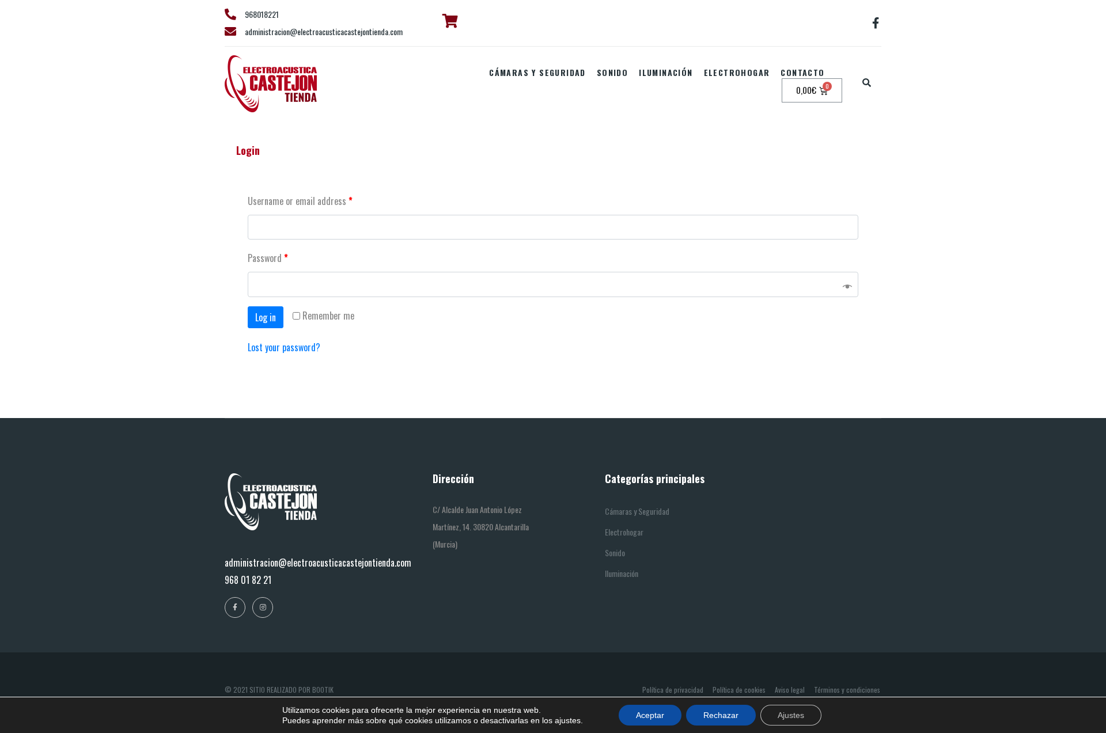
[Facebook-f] (875, 23)
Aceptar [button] (650, 715)
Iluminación (665, 72)
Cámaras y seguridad (537, 72)
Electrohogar (737, 72)
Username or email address (300, 201)
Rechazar (720, 715)
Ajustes (791, 715)
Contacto (802, 72)
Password (268, 258)
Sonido (612, 72)
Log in (265, 317)
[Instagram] (262, 607)
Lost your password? (284, 347)
